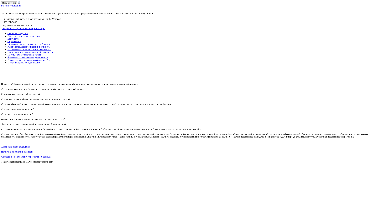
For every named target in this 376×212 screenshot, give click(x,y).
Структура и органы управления (23, 36)
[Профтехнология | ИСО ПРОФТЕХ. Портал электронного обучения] (19, 2)
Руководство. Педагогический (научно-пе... (29, 46)
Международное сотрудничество (23, 62)
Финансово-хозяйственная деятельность (27, 57)
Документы (13, 39)
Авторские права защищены (15, 146)
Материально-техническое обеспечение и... (29, 49)
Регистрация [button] (14, 5)
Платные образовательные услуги (24, 54)
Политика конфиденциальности (17, 151)
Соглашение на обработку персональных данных (26, 156)
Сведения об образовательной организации (23, 28)
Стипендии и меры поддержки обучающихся (30, 52)
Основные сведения (17, 33)
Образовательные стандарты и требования (28, 44)
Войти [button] (4, 5)
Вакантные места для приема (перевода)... (28, 60)
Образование (14, 41)
